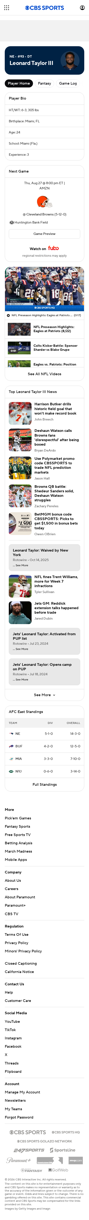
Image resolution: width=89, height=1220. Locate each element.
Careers (11, 888)
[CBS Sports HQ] (66, 1131)
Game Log (68, 83)
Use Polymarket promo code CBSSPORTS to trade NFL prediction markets (54, 465)
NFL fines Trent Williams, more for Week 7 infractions (56, 581)
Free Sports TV (18, 834)
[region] (44, 289)
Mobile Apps (16, 859)
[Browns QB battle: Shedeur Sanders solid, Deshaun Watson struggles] (20, 495)
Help (9, 992)
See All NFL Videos (44, 374)
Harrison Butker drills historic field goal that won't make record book (55, 409)
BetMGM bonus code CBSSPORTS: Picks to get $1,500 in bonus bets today (56, 521)
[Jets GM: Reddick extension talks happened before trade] (20, 612)
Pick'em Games (18, 818)
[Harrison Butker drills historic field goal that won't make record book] (20, 413)
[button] (6, 7)
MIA (18, 759)
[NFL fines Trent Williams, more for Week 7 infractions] (20, 586)
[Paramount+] (18, 1159)
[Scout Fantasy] (32, 1170)
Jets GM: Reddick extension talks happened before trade (56, 608)
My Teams (13, 1109)
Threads (12, 1063)
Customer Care (18, 1000)
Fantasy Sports (17, 826)
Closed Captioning (21, 963)
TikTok (10, 1030)
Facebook (13, 1046)
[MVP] (76, 1158)
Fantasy (44, 83)
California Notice (19, 971)
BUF (19, 746)
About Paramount (20, 897)
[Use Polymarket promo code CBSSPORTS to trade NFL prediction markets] (20, 468)
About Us (13, 880)
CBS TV (11, 914)
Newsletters (15, 1100)
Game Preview (44, 234)
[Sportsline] (62, 1149)
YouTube (12, 1021)
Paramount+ (15, 905)
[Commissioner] (50, 1158)
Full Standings (45, 784)
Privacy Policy (16, 943)
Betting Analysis (18, 843)
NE (17, 734)
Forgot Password (19, 1117)
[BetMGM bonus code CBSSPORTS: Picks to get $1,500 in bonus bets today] (20, 523)
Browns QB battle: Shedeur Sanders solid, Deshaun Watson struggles (54, 493)
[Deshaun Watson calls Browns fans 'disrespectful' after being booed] (20, 440)
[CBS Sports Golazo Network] (44, 1140)
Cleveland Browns (40, 214)
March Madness (18, 851)
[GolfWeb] (58, 1170)
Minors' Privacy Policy (23, 951)
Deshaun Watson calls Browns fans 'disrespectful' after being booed (56, 437)
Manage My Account (22, 1092)
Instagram (13, 1038)
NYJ (18, 771)
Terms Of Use (16, 934)
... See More (20, 565)
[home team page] (44, 201)
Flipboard (13, 1071)
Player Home (19, 83)
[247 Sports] (29, 1149)
